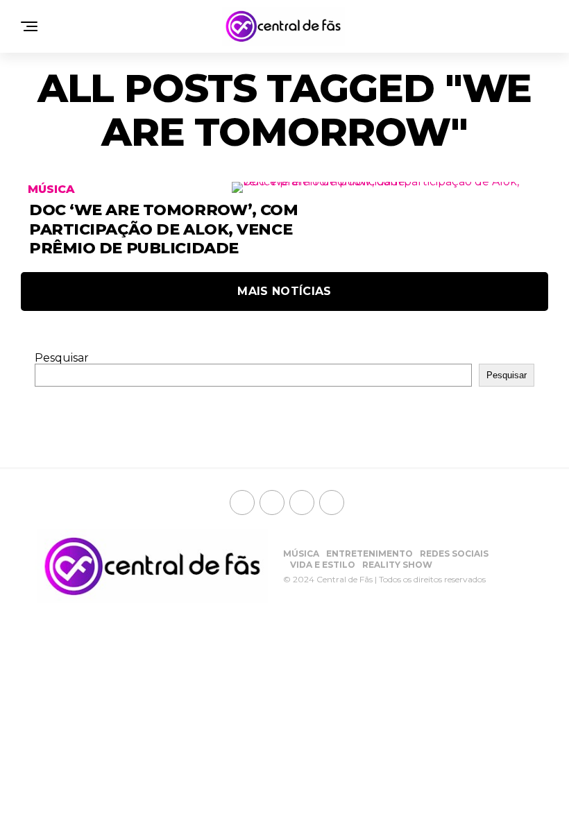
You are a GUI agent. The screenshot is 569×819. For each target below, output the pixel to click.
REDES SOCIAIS (454, 553)
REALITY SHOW (397, 564)
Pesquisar (62, 357)
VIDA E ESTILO (322, 564)
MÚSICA (301, 553)
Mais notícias (284, 291)
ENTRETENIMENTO (369, 553)
